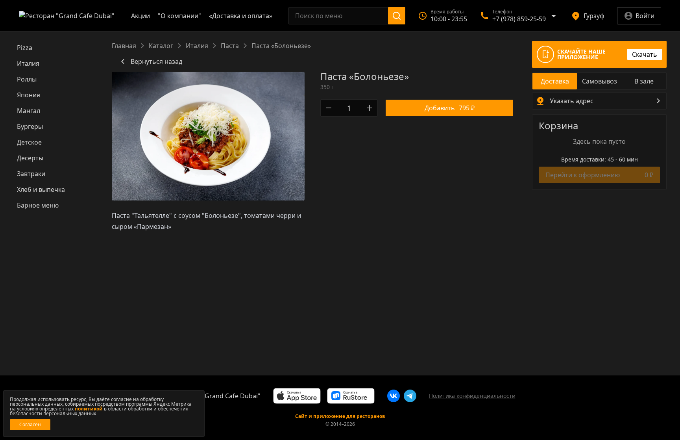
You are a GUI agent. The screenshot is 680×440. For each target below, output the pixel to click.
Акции (140, 16)
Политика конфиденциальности (472, 395)
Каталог (161, 46)
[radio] (554, 81)
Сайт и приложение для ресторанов (340, 416)
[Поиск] (396, 15)
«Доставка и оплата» (240, 16)
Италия (197, 46)
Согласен (30, 424)
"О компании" (179, 16)
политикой (89, 408)
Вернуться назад (156, 61)
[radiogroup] (599, 81)
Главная (124, 46)
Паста (230, 46)
